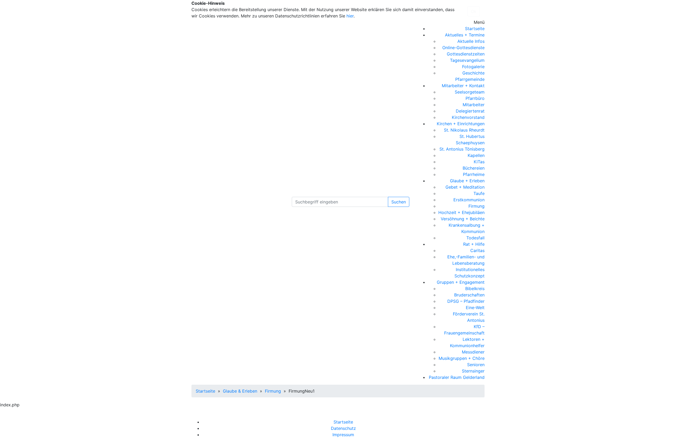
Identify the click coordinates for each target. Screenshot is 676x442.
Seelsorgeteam (470, 92)
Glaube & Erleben (240, 391)
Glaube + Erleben (467, 180)
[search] (340, 202)
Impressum (343, 434)
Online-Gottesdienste (463, 47)
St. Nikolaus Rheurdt (464, 130)
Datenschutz (343, 428)
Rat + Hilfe (474, 244)
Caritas (477, 250)
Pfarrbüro (475, 98)
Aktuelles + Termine (465, 35)
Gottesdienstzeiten (466, 54)
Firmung (476, 206)
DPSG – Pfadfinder (466, 301)
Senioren (476, 364)
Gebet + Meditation (465, 187)
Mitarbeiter (474, 104)
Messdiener (473, 352)
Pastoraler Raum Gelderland (457, 377)
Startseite (475, 28)
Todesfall (475, 237)
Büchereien (474, 168)
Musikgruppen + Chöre (462, 358)
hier (350, 15)
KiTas (479, 161)
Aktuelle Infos (471, 41)
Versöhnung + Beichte (463, 218)
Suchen (398, 201)
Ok (473, 11)
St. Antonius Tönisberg (462, 149)
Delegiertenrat (470, 111)
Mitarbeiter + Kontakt (463, 85)
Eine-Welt (475, 307)
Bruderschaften (469, 294)
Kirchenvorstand (468, 117)
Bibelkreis (475, 288)
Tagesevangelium (467, 60)
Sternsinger (473, 371)
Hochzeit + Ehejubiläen (461, 212)
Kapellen (476, 155)
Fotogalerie (473, 66)
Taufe (479, 193)
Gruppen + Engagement (461, 282)
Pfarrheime (474, 174)
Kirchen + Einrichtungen (461, 123)
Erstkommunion (469, 199)
